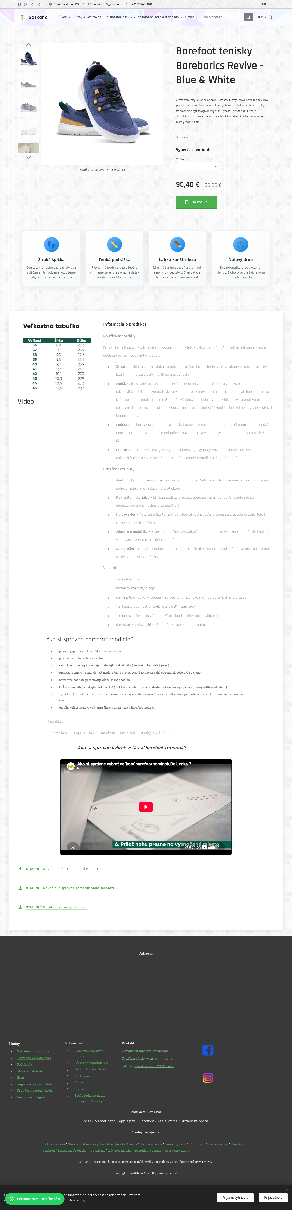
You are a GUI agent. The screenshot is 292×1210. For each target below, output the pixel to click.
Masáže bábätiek (30, 1071)
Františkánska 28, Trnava (154, 1066)
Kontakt (81, 1089)
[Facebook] (19, 4)
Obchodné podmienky (91, 1063)
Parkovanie (83, 1076)
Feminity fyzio (175, 1144)
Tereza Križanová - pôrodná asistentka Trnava (102, 1144)
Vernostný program (32, 1097)
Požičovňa (24, 1064)
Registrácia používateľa (35, 1084)
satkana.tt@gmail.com (107, 4)
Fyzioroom (197, 1144)
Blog (20, 1077)
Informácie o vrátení (90, 1069)
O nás (79, 1082)
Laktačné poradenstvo (34, 1058)
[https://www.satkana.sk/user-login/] (32, 4)
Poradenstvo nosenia (33, 1051)
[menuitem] (64, 17)
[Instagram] (25, 4)
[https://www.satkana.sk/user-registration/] (38, 4)
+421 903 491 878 (141, 4)
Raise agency (218, 1144)
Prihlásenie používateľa (35, 1090)
